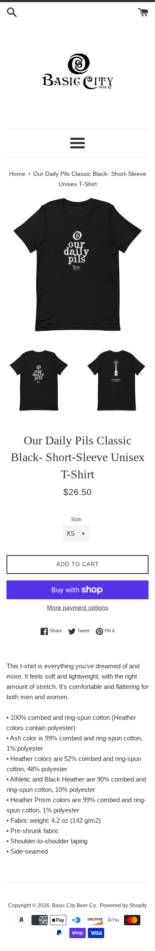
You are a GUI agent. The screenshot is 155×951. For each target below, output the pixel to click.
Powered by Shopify (123, 906)
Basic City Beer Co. (74, 906)
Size (76, 519)
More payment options (77, 607)
